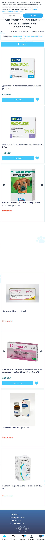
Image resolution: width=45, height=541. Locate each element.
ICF (10, 31)
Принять (33, 15)
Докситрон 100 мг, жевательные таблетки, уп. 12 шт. (21, 87)
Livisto (25, 31)
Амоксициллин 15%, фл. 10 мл (15, 427)
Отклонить (12, 15)
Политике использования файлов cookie (20, 10)
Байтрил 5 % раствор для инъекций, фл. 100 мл (22, 487)
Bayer (3, 31)
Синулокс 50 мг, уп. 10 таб (14, 311)
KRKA (17, 31)
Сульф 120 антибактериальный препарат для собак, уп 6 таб (21, 204)
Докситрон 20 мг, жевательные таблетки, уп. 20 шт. (22, 145)
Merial (34, 31)
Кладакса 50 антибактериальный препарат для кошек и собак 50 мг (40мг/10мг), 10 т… (22, 370)
